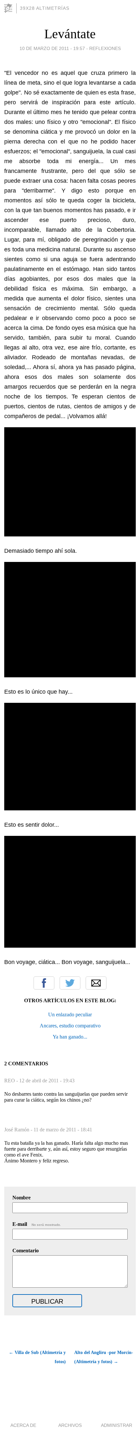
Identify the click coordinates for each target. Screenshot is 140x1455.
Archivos (70, 1425)
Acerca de (23, 1425)
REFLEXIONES (105, 48)
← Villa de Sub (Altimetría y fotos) (37, 1357)
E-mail (36, 1224)
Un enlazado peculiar (70, 1014)
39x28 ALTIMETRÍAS (44, 8)
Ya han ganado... (70, 1037)
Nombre (21, 1197)
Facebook (44, 983)
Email (96, 983)
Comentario (25, 1250)
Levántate (70, 33)
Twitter (70, 983)
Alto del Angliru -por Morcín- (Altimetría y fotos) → (103, 1357)
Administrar (116, 1425)
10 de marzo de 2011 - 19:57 (52, 48)
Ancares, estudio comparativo (70, 1025)
